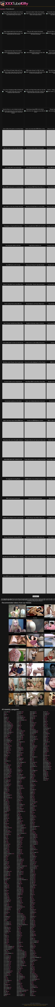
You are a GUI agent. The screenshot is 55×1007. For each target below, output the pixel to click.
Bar (4, 812)
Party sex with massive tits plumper (35, 31)
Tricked (44, 726)
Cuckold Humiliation (8, 953)
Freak (18, 801)
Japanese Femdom (20, 917)
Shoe (31, 889)
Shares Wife (32, 885)
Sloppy (31, 906)
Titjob (44, 715)
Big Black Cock (7, 827)
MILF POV (19, 979)
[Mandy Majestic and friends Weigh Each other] (35, 313)
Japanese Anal (20, 915)
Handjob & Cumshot (21, 866)
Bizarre (5, 841)
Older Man (32, 765)
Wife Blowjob (45, 762)
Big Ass (5, 826)
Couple (5, 941)
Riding (31, 853)
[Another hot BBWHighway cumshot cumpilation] (35, 430)
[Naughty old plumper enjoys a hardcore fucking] (35, 332)
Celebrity (5, 896)
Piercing (31, 803)
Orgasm (31, 771)
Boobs (5, 856)
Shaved (31, 887)
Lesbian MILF (19, 958)
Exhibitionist (19, 750)
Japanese (19, 913)
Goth (18, 848)
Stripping (31, 946)
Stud (31, 949)
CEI (4, 882)
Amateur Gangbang (7, 725)
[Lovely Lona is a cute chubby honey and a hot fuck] (35, 352)
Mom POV (32, 733)
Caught (5, 894)
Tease (31, 971)
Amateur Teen (6, 730)
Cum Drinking (6, 957)
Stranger (31, 938)
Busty (5, 870)
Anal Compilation (7, 740)
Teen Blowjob (32, 975)
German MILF (19, 829)
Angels (5, 754)
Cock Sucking (6, 924)
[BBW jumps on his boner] (35, 60)
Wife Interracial (46, 767)
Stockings (32, 935)
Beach (5, 819)
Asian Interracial (7, 771)
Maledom (18, 983)
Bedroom (5, 823)
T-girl (31, 962)
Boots (5, 857)
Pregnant (32, 819)
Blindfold (5, 848)
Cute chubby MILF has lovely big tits (13, 167)
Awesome (6, 790)
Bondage (5, 855)
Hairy (18, 857)
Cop (4, 934)
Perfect (31, 793)
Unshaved (45, 736)
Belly (5, 825)
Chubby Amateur (7, 906)
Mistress (31, 724)
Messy (31, 714)
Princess (31, 822)
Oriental (31, 774)
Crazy (5, 943)
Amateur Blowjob (7, 724)
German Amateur (20, 825)
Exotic (18, 751)
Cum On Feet (6, 968)
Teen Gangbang (33, 976)
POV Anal (32, 780)
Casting (5, 893)
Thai (31, 981)
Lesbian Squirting (20, 962)
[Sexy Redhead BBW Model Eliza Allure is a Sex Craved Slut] (35, 196)
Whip (44, 756)
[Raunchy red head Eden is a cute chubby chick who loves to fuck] (35, 216)
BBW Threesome (7, 797)
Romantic (32, 859)
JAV (17, 911)
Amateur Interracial (7, 726)
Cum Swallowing (7, 971)
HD (17, 856)
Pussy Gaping (32, 835)
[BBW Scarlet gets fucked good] (13, 508)
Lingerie (18, 966)
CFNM (5, 883)
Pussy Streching (33, 842)
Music (31, 743)
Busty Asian (6, 872)
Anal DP (5, 743)
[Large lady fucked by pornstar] (35, 508)
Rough (31, 860)
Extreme (18, 755)
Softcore (31, 917)
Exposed (18, 754)
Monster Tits (32, 737)
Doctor (5, 992)
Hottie (18, 886)
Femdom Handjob (20, 777)
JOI (17, 912)
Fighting (18, 781)
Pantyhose (32, 785)
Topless (44, 724)
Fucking (18, 810)
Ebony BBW (19, 733)
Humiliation (19, 891)
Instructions (19, 902)
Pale (31, 782)
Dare (5, 983)
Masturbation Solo (20, 991)
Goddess (18, 844)
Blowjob (5, 852)
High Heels (19, 872)
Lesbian (18, 949)
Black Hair (6, 846)
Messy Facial (32, 715)
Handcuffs (19, 863)
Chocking (5, 904)
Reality (31, 846)
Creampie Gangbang (8, 947)
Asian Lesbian (6, 773)
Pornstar (31, 815)
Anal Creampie (7, 741)
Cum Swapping (7, 972)
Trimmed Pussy (46, 728)
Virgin (44, 743)
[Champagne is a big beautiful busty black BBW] (13, 235)
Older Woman (32, 766)
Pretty (31, 820)
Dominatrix (19, 713)
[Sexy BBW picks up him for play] (13, 274)
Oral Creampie (33, 770)
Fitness (18, 792)
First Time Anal (19, 788)
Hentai (18, 870)
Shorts (31, 891)
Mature (18, 992)
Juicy (18, 930)
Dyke (18, 728)
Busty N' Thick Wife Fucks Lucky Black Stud (13, 284)
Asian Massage (7, 775)
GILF (18, 815)
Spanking (32, 924)
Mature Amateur (20, 995)
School (31, 872)
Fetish (18, 780)
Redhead (32, 848)
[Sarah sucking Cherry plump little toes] (13, 313)
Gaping (18, 822)
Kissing (18, 932)
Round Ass (32, 863)
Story (31, 936)
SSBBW (31, 870)
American (5, 736)
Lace (18, 939)
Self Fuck (32, 878)
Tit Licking (45, 714)
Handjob (18, 864)
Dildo (5, 986)
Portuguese (32, 816)
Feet (17, 773)
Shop (31, 890)
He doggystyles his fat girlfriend (13, 478)
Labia (18, 938)
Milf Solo (31, 718)
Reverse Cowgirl (33, 852)
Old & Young (32, 762)
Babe (5, 800)
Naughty (31, 748)
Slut (30, 908)
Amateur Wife (6, 733)
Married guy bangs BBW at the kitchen (35, 109)
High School (19, 874)
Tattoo (31, 968)
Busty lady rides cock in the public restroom (13, 440)
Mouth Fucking (33, 739)
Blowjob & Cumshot (7, 853)
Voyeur (44, 747)
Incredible (19, 897)
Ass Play (5, 782)
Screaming (32, 874)
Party (31, 788)
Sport (31, 930)
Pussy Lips (32, 838)
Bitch (5, 840)
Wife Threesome (46, 769)
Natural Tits (32, 747)
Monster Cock (32, 736)
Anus (5, 758)
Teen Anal (32, 973)
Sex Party (32, 881)
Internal (18, 904)
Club (5, 920)
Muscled (31, 741)
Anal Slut (5, 751)
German (18, 823)
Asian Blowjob (6, 769)
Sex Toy (31, 883)
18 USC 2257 (30, 1005)
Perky (31, 795)
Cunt (5, 976)
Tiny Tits (44, 711)
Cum (5, 954)
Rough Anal (32, 861)
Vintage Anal (45, 741)
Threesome (32, 986)
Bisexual (5, 838)
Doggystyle (6, 994)
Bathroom (5, 818)
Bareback (5, 814)
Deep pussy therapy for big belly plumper (35, 264)
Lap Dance (19, 942)
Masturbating (19, 988)
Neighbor (32, 750)
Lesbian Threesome (21, 965)
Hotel (18, 885)
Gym (18, 855)
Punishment (32, 829)
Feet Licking (19, 774)
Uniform (44, 735)
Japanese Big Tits (20, 916)
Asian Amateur (6, 765)
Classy (5, 913)
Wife (44, 759)
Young (44, 780)
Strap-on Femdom (33, 941)
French (18, 803)
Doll (4, 995)
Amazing (5, 735)
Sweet (31, 958)
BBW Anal (6, 793)
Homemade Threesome (21, 879)
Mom (31, 728)
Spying (31, 932)
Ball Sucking (6, 810)
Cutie (5, 977)
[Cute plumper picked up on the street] (13, 410)
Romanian (32, 857)
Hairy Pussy (19, 860)
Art (4, 762)
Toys (44, 725)
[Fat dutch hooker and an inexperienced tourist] (13, 391)
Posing (31, 818)
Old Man (31, 763)
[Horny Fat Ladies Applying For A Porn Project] (35, 371)
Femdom (18, 775)
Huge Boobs (19, 889)
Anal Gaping (6, 748)
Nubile (31, 754)
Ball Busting (6, 805)
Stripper (31, 945)
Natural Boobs (33, 745)
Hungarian (19, 893)
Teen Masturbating (33, 979)
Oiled (31, 760)
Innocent (18, 900)
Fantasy (18, 765)
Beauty (5, 820)
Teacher (31, 969)
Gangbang (19, 820)
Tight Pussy (32, 991)
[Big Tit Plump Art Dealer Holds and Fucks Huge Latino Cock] (13, 80)
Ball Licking (6, 808)
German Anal (19, 826)
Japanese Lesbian (20, 919)
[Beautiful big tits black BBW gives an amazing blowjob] (13, 566)
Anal (4, 737)
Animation (6, 755)
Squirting (31, 934)
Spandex (31, 921)
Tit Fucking (45, 713)
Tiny (31, 994)
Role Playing (32, 856)
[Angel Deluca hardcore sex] (35, 255)
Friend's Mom (19, 808)
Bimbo (5, 837)
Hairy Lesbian (19, 859)
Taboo (31, 964)
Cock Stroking (6, 923)
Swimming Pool (33, 960)
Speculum (32, 926)
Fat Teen (18, 771)
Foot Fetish (19, 796)
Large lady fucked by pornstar (35, 498)
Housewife (19, 887)
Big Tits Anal (6, 834)
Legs (18, 947)
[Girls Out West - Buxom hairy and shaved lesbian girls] (35, 294)
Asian (5, 763)
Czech (5, 979)
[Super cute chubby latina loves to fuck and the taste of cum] (35, 410)
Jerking (18, 926)
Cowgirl (5, 942)
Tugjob (44, 730)
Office (31, 759)
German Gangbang (20, 827)
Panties (31, 784)
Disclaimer (26, 1005)
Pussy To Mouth (33, 844)
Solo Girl (31, 920)
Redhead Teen (33, 849)
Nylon (31, 758)
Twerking (45, 732)
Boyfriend (5, 861)
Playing (31, 808)
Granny (18, 852)
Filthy (18, 784)
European (19, 747)
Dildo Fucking (6, 987)
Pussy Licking (32, 837)
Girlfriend (18, 838)
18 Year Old (6, 711)
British (5, 864)
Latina (18, 945)
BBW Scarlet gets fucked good (13, 498)
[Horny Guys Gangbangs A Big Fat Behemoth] (13, 99)
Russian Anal (32, 867)
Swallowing (32, 956)
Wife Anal (45, 760)
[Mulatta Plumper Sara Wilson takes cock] (35, 527)
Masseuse (19, 987)
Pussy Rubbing (33, 841)
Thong (31, 984)
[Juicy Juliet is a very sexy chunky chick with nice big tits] (13, 216)
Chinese (5, 902)
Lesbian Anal (19, 950)
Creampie (6, 945)
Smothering (32, 912)
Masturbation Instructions (21, 990)
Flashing (18, 793)
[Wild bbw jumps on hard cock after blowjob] (13, 157)
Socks (31, 915)
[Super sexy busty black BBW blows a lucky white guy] (35, 138)
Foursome (19, 800)
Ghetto (18, 834)
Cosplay (5, 935)
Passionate (32, 789)
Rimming (31, 855)
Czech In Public (7, 980)
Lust (17, 972)
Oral (31, 769)
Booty (5, 859)
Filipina (18, 782)
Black (5, 842)
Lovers (18, 969)
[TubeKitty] (14, 3)
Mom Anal (32, 729)
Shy (30, 896)
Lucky (18, 971)
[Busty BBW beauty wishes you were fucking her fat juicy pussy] (13, 585)
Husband (18, 894)
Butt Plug (5, 879)
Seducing (32, 876)
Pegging (31, 792)
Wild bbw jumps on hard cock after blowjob (13, 148)
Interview (18, 908)
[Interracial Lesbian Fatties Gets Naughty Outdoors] (35, 21)
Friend (18, 807)
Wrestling (45, 775)
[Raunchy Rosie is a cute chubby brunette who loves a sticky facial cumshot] (13, 118)
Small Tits (32, 909)
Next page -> (35, 596)
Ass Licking (6, 781)
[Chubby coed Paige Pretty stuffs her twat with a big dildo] (35, 99)
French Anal (19, 805)
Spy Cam (32, 931)
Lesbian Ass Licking (20, 951)
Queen (31, 845)
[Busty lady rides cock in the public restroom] (13, 449)
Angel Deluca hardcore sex (35, 245)
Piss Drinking (32, 805)
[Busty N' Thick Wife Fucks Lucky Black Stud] (13, 294)
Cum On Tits (6, 969)
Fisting (18, 790)
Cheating (5, 898)
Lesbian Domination (21, 953)
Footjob (18, 799)
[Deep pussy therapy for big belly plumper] (35, 274)
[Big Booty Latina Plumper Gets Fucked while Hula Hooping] (13, 371)
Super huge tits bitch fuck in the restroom (13, 31)
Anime (5, 756)
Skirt (31, 901)
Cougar (5, 939)
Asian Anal (6, 766)
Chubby (5, 905)
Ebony (18, 729)
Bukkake (5, 868)
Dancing (5, 981)
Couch (5, 938)
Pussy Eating (32, 834)
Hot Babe (18, 883)
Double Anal (19, 715)
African (5, 720)
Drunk (18, 724)
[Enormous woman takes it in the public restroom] (35, 157)
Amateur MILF (6, 729)
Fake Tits (18, 763)
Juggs (18, 928)
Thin (31, 983)
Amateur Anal (6, 722)
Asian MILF (6, 774)
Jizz (17, 927)
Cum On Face (6, 966)
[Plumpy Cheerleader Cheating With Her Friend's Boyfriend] (13, 546)
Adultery (5, 718)
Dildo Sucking (6, 988)
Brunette (5, 866)
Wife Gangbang (46, 763)
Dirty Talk (5, 991)
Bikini (5, 835)
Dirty (4, 990)
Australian (6, 789)
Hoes (18, 875)
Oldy (31, 767)
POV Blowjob (32, 781)
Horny (18, 882)
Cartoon (5, 890)
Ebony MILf (19, 736)
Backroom (6, 803)
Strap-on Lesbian (33, 942)
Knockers (18, 935)
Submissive (32, 953)
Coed (5, 926)
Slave (31, 904)
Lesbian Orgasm (20, 961)
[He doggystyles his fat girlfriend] (13, 488)
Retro (31, 851)
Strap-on (31, 939)
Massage (18, 986)
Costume (5, 936)
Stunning (31, 951)
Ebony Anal (19, 732)
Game (18, 819)
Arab (5, 759)
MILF (18, 973)
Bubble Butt (6, 867)
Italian (18, 909)
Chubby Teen (6, 909)
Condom (5, 932)
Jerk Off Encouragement (21, 924)
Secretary (32, 875)
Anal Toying (6, 752)
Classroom (6, 912)
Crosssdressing (7, 949)
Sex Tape (32, 882)
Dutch (18, 726)
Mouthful (31, 740)
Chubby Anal (6, 908)
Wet (44, 754)
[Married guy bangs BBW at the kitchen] (35, 118)
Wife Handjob (45, 765)
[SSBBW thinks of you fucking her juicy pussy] (35, 488)
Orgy (31, 773)
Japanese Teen (20, 923)
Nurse (31, 755)
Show (31, 893)
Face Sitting (19, 759)
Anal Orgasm (6, 750)
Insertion (18, 901)
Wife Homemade (46, 766)
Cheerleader (6, 901)
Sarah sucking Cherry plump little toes (13, 303)
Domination (19, 711)
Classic (5, 911)
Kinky (18, 931)
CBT (4, 881)
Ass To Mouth (6, 784)
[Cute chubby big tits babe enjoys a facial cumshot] (35, 177)
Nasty (31, 744)
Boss (5, 860)
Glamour (18, 840)
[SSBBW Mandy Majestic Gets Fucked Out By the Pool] (13, 527)
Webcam (45, 751)
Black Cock (6, 844)
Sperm (31, 927)
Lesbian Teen (19, 964)
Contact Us (44, 1005)
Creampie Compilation (8, 946)
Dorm (18, 714)
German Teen (19, 831)
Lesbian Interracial (20, 957)
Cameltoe (5, 885)
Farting (18, 766)
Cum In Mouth (6, 961)
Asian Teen (6, 777)
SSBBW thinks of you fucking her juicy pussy (35, 478)
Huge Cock (19, 890)
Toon (44, 722)
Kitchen (18, 934)
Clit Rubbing (6, 916)
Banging (5, 811)
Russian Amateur (33, 866)
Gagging (18, 818)
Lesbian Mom (19, 960)
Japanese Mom (20, 921)
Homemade (19, 878)
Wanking (45, 748)
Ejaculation (19, 739)
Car (4, 889)
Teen (31, 972)
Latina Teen (19, 946)
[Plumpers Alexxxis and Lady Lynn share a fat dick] (35, 449)
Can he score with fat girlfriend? (35, 576)
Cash (5, 891)
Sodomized (32, 916)
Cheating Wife (6, 900)
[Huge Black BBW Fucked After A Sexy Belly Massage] (35, 391)
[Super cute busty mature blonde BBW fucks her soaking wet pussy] (13, 430)
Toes (44, 718)
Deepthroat (6, 984)
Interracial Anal (20, 906)
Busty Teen (6, 875)
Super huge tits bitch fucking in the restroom (13, 11)
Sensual (31, 879)
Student (31, 950)
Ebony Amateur (20, 730)
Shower (31, 894)
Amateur (5, 721)
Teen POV (32, 980)
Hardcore (18, 868)
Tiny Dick (32, 995)
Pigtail (31, 804)
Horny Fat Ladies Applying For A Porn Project (35, 362)
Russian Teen (32, 868)
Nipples (31, 752)
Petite (31, 797)
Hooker (18, 881)
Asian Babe (6, 767)
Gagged (18, 816)
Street (31, 943)
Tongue (44, 721)
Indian (18, 898)
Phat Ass (31, 799)
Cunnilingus (6, 975)
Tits (43, 717)
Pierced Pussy (33, 801)
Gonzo (18, 845)
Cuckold (5, 951)
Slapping (31, 902)
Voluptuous (45, 745)
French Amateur (20, 804)
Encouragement (20, 741)
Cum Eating (6, 958)
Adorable (5, 717)
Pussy (31, 831)
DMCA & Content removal (37, 1005)
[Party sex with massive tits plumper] (35, 41)
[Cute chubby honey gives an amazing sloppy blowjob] (13, 138)
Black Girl (5, 845)
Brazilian (5, 863)
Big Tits (5, 833)
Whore (44, 758)
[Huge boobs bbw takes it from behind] (13, 60)
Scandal (31, 871)
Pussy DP (32, 833)
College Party (6, 928)
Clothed (5, 919)
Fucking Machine (20, 811)
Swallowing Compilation (34, 957)
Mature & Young (20, 994)
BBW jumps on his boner (35, 50)
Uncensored (45, 733)
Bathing (5, 816)
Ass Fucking (6, 780)
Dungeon (18, 725)
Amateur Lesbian (7, 728)
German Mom (19, 830)
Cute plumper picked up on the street (13, 401)
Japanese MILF (20, 920)
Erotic (18, 743)
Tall (30, 965)
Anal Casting (6, 739)
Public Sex (32, 827)
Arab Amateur (6, 760)
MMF (18, 980)
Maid (18, 981)
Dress (18, 722)
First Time (19, 786)
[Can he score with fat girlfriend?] (35, 585)
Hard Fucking (19, 867)
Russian (31, 864)
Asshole (5, 786)
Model (31, 726)
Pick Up (31, 800)
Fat (17, 767)
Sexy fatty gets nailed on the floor (13, 245)
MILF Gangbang (20, 976)
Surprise (31, 954)
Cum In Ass (6, 960)
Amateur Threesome (8, 732)
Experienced (19, 752)
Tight (31, 990)
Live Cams (19, 968)
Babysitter (6, 801)
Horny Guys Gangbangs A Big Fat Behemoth (13, 89)
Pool (31, 814)
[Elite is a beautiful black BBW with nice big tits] (35, 235)
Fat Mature (19, 770)
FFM (17, 756)
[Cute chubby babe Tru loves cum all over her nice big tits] (13, 352)
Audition (5, 788)
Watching (45, 750)
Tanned (31, 966)
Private (31, 823)
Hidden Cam (19, 871)
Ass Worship (6, 785)
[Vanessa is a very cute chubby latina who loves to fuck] (35, 546)
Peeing (31, 790)
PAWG (31, 777)
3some (5, 714)
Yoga (44, 777)
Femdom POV (19, 778)
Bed (4, 822)
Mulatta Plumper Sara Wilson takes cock (35, 517)
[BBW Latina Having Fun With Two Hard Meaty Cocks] (35, 80)
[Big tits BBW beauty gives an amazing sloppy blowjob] (13, 196)
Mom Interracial (33, 732)
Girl (17, 835)
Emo (18, 740)
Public (31, 825)
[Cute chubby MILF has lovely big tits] (13, 177)
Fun (17, 812)
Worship (44, 774)
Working (44, 771)
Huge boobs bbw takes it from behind (13, 50)
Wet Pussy (45, 755)
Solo (31, 919)
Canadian (6, 887)
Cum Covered (6, 956)
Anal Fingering (6, 745)
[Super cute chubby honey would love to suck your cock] (35, 566)
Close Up (5, 917)
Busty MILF (6, 874)
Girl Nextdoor (19, 837)
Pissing (31, 807)
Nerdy (31, 751)
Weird (44, 752)
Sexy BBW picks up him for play (13, 264)
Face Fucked (19, 758)
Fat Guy (18, 769)
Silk (30, 897)
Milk (31, 720)
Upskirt (44, 737)
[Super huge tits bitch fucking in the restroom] (13, 21)
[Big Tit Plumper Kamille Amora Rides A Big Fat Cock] (13, 332)
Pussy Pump (32, 840)
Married (18, 984)
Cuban (5, 950)
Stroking (31, 947)
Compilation (6, 931)
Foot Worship (19, 797)
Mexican (31, 717)
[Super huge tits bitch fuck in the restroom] (13, 41)
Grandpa (18, 851)
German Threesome (21, 833)
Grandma (18, 849)
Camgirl (5, 886)
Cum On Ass (6, 965)
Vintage (44, 740)
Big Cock (5, 830)
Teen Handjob (32, 977)
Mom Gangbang (33, 730)
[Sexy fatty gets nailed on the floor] (13, 255)
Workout (44, 773)
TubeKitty (2, 9)
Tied (31, 988)
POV (31, 778)
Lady (18, 941)
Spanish (31, 923)
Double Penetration (20, 720)
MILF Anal (19, 975)
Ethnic (18, 745)
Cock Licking (6, 921)
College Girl (6, 927)
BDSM (5, 799)
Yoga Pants (45, 778)
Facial (18, 760)
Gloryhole (19, 842)
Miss (31, 721)
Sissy (31, 898)
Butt (4, 876)
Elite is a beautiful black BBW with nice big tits (35, 225)
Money (31, 735)
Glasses (18, 841)
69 (4, 715)
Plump (31, 812)
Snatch (31, 913)
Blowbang (6, 851)
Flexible (18, 795)
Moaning (31, 725)
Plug (31, 811)
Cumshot (5, 973)
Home (18, 876)
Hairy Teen (19, 861)
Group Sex (19, 853)
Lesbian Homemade (21, 956)
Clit (4, 915)
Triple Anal (45, 729)
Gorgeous (19, 846)
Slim (31, 905)
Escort (18, 744)
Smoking (31, 911)
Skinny (31, 900)
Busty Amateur (6, 871)
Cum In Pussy (6, 962)
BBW (5, 792)
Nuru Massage (33, 756)
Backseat (5, 804)
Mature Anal (32, 711)
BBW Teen (6, 796)
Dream (18, 721)
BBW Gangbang (7, 795)
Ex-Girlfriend (19, 748)
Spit (30, 928)
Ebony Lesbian (20, 735)
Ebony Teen (19, 737)
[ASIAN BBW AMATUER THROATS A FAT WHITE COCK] (13, 469)
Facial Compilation (20, 762)
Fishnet (18, 789)
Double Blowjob (20, 717)
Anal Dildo (6, 744)
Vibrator (44, 739)
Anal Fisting (6, 747)
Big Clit (5, 829)
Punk (31, 830)
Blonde (5, 849)
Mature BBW (32, 713)
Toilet (44, 720)
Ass (4, 778)
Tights (31, 992)
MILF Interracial (20, 977)
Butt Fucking (6, 878)
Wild (44, 770)
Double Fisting (19, 718)
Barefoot (5, 815)
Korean (18, 936)
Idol (17, 896)
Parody (31, 786)
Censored (6, 897)
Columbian (6, 930)
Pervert (31, 796)
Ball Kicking (6, 807)
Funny (18, 814)
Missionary (32, 722)
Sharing (31, 886)
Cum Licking (6, 964)
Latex (18, 943)
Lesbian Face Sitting (21, 954)
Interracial (19, 905)
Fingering (18, 785)
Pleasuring (32, 810)
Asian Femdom (7, 770)
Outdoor (31, 775)
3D (4, 713)
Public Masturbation (34, 826)
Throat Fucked (33, 987)
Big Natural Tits (7, 831)
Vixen (44, 744)
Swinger (31, 961)
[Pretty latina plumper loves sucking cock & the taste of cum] (35, 469)
